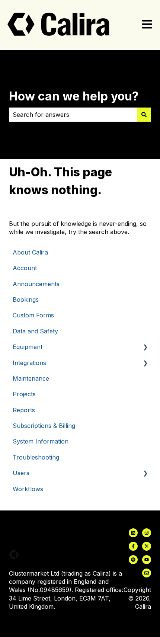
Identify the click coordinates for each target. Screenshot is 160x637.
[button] (145, 347)
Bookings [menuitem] (26, 299)
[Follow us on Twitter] (146, 546)
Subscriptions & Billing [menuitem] (44, 425)
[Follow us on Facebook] (133, 546)
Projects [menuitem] (24, 394)
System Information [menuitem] (40, 441)
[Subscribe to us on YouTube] (146, 559)
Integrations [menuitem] (29, 362)
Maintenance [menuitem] (31, 378)
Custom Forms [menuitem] (33, 315)
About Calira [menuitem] (30, 252)
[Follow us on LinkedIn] (133, 532)
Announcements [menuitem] (36, 284)
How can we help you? (74, 96)
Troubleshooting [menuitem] (36, 457)
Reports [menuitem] (24, 410)
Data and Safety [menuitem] (35, 331)
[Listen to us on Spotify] (133, 559)
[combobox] (73, 115)
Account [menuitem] (25, 268)
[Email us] (146, 573)
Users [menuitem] (21, 473)
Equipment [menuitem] (27, 346)
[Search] (144, 115)
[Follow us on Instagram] (146, 532)
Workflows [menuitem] (28, 489)
